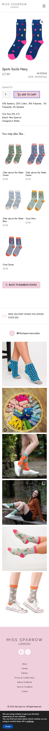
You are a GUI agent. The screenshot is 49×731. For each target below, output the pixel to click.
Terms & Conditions (24, 686)
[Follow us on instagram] (27, 651)
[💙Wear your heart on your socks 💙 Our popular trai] (24, 364)
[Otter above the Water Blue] (13, 200)
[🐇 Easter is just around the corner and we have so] (24, 594)
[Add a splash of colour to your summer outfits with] (24, 410)
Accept (7, 726)
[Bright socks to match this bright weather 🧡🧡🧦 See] (24, 456)
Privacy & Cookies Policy (24, 677)
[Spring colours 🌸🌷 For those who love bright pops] (24, 548)
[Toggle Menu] (44, 6)
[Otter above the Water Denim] (36, 154)
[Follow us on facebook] (21, 651)
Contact (25, 691)
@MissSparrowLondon (28, 333)
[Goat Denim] (13, 245)
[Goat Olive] (36, 200)
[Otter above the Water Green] (13, 154)
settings (30, 721)
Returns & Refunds (24, 682)
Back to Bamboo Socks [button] (23, 284)
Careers (24, 668)
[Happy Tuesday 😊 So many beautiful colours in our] (24, 502)
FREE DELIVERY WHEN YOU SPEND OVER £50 (26, 316)
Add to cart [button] (29, 94)
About (24, 664)
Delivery (24, 673)
